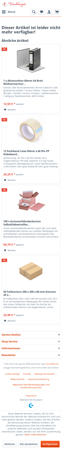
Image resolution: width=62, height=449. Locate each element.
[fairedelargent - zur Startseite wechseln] (14, 4)
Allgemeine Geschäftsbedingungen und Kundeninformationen (31, 386)
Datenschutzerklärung (38, 379)
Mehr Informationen (35, 434)
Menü (11, 12)
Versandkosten (52, 363)
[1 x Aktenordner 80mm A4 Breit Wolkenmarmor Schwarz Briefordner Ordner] (31, 60)
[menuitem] (8, 12)
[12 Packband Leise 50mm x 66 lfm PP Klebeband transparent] (31, 130)
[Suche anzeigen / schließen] (33, 12)
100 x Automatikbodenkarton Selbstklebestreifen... (22, 223)
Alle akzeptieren (29, 444)
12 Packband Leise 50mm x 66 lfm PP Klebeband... (26, 153)
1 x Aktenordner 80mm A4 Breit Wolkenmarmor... (23, 82)
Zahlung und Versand (44, 373)
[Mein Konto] (49, 12)
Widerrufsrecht (17, 379)
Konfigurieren (50, 444)
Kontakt (27, 373)
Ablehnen (9, 444)
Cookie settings (12, 373)
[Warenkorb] (57, 12)
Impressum (31, 395)
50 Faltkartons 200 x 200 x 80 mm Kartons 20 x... (29, 293)
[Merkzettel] (41, 12)
